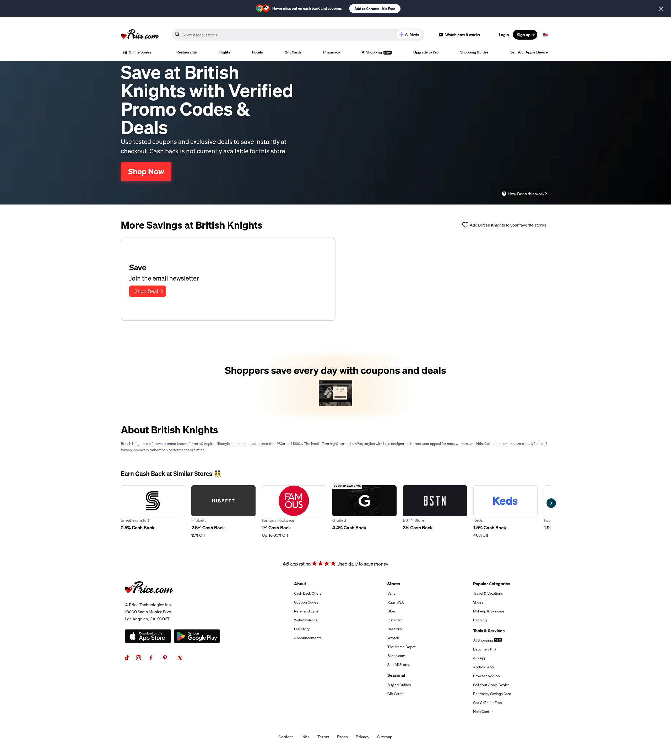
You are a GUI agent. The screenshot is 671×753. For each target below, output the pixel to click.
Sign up (524, 34)
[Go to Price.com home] (140, 34)
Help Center (483, 711)
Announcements (308, 638)
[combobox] (298, 34)
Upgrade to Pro (426, 52)
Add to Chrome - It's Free (374, 9)
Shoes (478, 602)
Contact (285, 737)
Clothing (480, 620)
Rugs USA (395, 602)
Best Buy (394, 629)
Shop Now (146, 171)
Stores (393, 583)
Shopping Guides (474, 52)
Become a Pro (484, 649)
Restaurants (186, 52)
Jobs (305, 737)
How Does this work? (527, 193)
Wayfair (393, 638)
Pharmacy (331, 52)
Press (342, 737)
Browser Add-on (486, 676)
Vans (391, 593)
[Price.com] (149, 599)
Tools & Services (489, 630)
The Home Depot (401, 647)
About (300, 583)
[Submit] (177, 36)
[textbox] (545, 34)
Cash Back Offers (308, 593)
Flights (224, 52)
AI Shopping (372, 52)
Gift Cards (293, 52)
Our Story (302, 629)
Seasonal (396, 675)
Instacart (394, 620)
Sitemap (385, 737)
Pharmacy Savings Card (492, 694)
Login (504, 34)
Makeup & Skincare (488, 611)
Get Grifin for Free (487, 703)
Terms (323, 737)
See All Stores (398, 665)
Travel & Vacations (488, 593)
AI (412, 34)
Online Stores (140, 52)
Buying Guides (399, 685)
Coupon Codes (306, 602)
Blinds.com (396, 656)
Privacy (362, 737)
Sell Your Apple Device (529, 52)
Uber (391, 611)
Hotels (257, 52)
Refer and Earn (306, 611)
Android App (483, 667)
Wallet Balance (306, 620)
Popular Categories (491, 583)
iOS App (479, 658)
